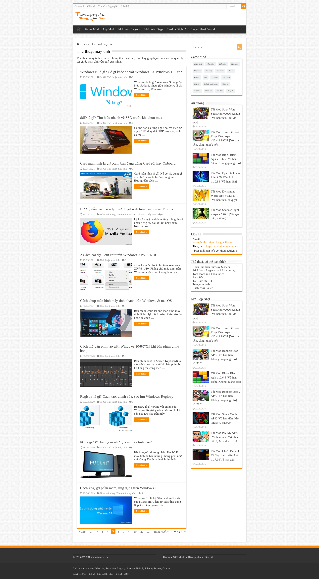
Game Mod (92, 29)
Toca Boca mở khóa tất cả (208, 274)
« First (82, 531)
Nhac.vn (99, 568)
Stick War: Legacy (129, 29)
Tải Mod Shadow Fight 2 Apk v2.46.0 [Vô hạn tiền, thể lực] (225, 214)
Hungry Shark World (202, 29)
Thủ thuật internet (125, 214)
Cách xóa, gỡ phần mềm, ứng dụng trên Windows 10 (119, 488)
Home (78, 28)
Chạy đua (197, 71)
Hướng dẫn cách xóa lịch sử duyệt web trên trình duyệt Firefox (126, 209)
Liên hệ (125, 6)
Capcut (166, 568)
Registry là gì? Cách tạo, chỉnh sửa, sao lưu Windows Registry (126, 396)
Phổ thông (222, 64)
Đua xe (231, 71)
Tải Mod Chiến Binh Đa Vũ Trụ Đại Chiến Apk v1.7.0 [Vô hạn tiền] (225, 455)
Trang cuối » (161, 531)
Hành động (210, 64)
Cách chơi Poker (203, 288)
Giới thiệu (179, 557)
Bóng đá (230, 91)
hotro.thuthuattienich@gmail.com (212, 242)
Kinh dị (196, 77)
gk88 (126, 574)
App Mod (108, 29)
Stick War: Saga (153, 29)
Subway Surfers (152, 568)
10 (135, 531)
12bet (75, 574)
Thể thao (220, 91)
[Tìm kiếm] (243, 6)
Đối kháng (226, 77)
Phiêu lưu (208, 91)
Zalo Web (198, 277)
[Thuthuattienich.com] (90, 17)
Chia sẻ (91, 6)
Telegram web (201, 284)
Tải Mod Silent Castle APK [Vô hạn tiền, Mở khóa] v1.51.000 (225, 418)
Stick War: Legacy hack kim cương (214, 270)
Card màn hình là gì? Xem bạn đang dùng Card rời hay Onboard (127, 163)
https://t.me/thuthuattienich (222, 246)
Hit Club (92, 574)
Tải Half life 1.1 (202, 281)
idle (205, 77)
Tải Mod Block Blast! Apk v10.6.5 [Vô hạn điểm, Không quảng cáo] (226, 159)
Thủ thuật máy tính (117, 77)
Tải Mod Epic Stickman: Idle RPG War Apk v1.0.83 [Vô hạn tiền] (226, 177)
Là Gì (103, 77)
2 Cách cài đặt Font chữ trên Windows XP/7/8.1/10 (118, 255)
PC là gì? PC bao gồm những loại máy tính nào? (116, 442)
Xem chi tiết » (141, 95)
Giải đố (196, 84)
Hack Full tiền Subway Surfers (211, 267)
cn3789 (82, 574)
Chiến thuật (198, 64)
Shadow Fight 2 (176, 29)
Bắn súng (209, 71)
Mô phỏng (234, 64)
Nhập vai (225, 84)
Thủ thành (220, 71)
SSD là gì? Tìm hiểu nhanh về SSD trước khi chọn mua (121, 117)
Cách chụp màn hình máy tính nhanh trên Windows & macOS (126, 300)
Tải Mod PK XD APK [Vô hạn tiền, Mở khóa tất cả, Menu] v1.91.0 (225, 437)
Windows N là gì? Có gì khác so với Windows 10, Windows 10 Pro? (131, 72)
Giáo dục (215, 77)
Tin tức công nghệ (107, 6)
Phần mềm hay (107, 214)
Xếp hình (197, 91)
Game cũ (79, 6)
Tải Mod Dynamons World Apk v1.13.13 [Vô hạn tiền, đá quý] (224, 195)
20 (141, 531)
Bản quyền (194, 557)
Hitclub (100, 574)
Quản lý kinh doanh (210, 84)
